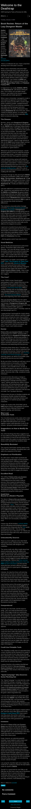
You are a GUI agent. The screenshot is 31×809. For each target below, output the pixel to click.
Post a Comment (8, 794)
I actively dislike (23, 523)
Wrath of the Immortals (7, 209)
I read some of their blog (14, 287)
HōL (26, 114)
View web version (15, 804)
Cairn (6, 261)
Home (15, 801)
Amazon (3, 59)
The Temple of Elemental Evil (16, 208)
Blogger (18, 807)
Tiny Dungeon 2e (14, 261)
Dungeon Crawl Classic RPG (10, 713)
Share (3, 785)
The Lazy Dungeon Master (13, 294)
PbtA (24, 527)
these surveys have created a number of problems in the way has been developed (15, 561)
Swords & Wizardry (20, 263)
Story (12, 504)
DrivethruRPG (5, 60)
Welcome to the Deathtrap (11, 6)
